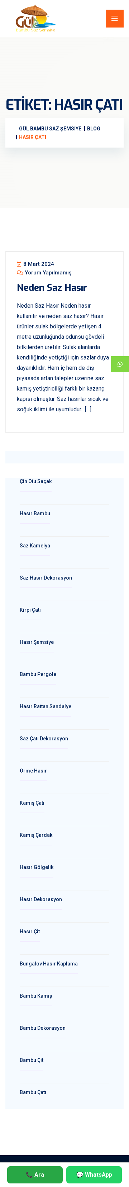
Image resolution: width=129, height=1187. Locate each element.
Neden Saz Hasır (52, 288)
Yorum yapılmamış (47, 272)
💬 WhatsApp (94, 1174)
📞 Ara (35, 1174)
